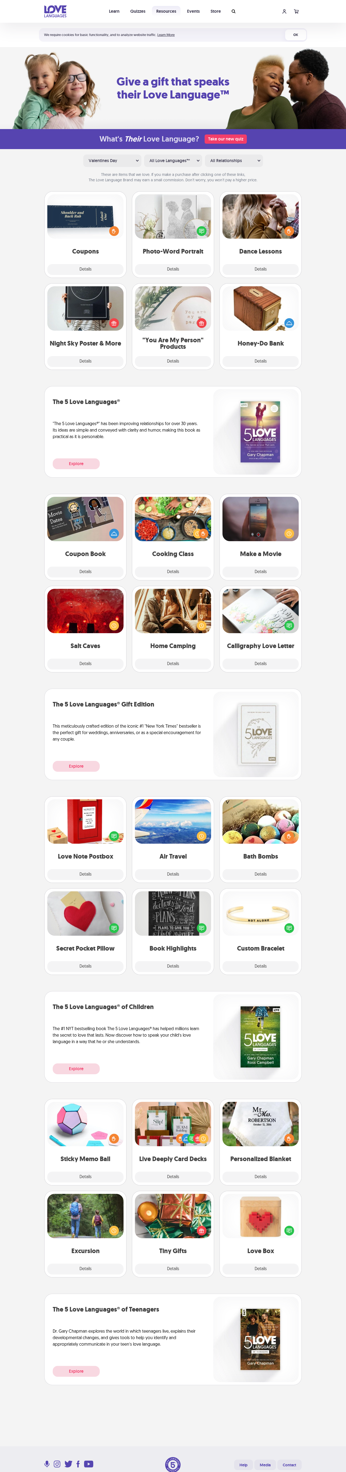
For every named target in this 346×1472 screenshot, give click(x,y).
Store (216, 11)
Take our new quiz (225, 139)
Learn (114, 11)
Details (85, 269)
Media (265, 1465)
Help (243, 1465)
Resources (166, 11)
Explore (76, 463)
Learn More (166, 34)
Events (193, 11)
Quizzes (137, 11)
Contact (289, 1465)
